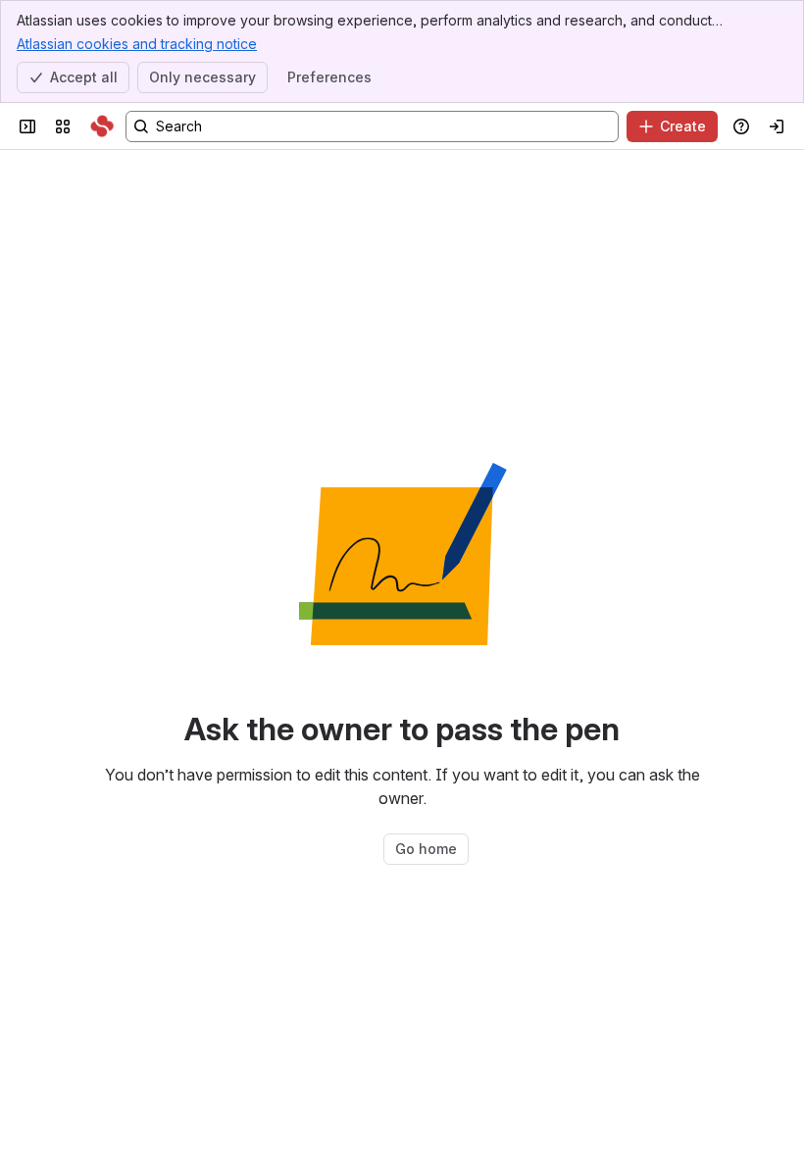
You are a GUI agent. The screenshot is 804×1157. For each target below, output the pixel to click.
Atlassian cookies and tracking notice (137, 43)
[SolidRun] (102, 126)
